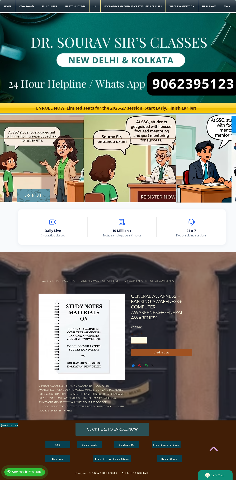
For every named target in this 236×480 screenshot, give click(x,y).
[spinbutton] (139, 340)
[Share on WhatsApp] (146, 366)
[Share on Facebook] (133, 366)
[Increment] (144, 340)
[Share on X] (153, 366)
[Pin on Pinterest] (140, 366)
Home (42, 281)
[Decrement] (133, 340)
